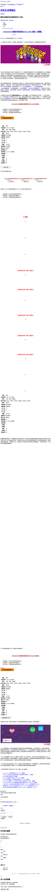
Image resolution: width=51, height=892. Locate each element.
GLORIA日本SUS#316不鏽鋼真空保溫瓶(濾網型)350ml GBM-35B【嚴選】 (20, 782)
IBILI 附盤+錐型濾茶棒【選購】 (10, 776)
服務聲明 (38, 873)
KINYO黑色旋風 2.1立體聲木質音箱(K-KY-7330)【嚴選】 (16, 779)
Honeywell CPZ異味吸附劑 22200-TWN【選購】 (14, 773)
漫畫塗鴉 (11, 805)
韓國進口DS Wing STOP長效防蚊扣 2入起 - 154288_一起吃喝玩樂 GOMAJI (20, 785)
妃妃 (2, 794)
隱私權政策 (33, 873)
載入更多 (3, 810)
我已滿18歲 (3, 889)
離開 (7, 889)
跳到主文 (3, 13)
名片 (4, 26)
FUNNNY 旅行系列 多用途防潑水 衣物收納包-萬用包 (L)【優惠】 (18, 774)
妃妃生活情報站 (8, 10)
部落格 (4, 24)
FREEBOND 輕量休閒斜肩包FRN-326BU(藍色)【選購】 (23, 32)
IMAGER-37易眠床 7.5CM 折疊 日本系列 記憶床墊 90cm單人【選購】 (19, 781)
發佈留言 (3, 818)
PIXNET (15, 873)
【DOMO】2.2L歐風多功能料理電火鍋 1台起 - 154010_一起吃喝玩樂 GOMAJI (21, 784)
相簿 (4, 23)
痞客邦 (8, 801)
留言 (11, 801)
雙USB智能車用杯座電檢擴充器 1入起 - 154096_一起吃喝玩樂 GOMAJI (19, 787)
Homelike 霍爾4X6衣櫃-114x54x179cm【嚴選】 (14, 777)
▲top (2, 807)
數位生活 (11, 20)
